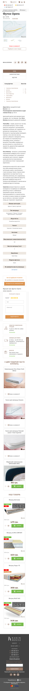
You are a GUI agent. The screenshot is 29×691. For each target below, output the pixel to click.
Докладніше (14, 269)
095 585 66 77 (15, 650)
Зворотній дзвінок (14, 659)
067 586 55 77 (14, 654)
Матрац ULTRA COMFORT (14, 533)
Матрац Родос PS (14, 565)
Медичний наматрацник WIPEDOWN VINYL (14, 462)
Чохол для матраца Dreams (14, 400)
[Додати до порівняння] (7, 525)
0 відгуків (15, 18)
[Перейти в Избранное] (19, 2)
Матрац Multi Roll (14, 598)
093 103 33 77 (14, 652)
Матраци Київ (14, 688)
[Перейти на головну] (14, 2)
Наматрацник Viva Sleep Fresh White (14, 370)
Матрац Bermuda (14, 500)
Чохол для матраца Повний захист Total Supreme (14, 432)
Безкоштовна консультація (27, 347)
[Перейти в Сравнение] (22, 2)
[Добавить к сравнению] (7, 394)
